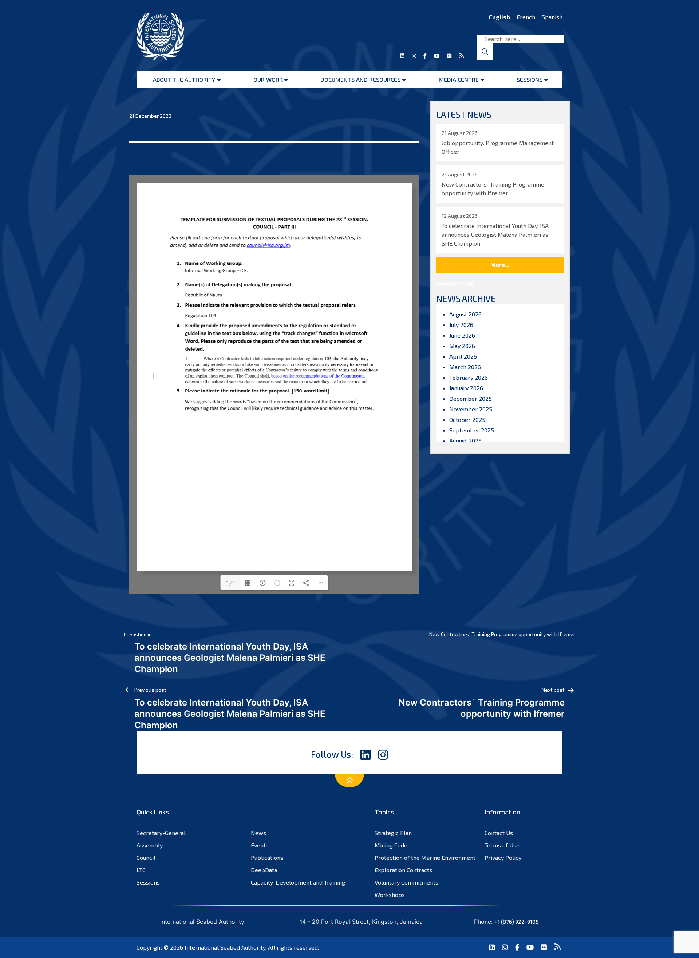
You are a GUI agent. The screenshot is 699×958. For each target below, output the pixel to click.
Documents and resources (360, 79)
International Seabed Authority (225, 947)
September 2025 (471, 430)
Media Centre (459, 79)
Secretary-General (161, 832)
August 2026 (465, 314)
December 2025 (470, 398)
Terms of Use (502, 845)
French (526, 16)
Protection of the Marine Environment (425, 857)
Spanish (552, 16)
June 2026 (462, 335)
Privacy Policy (503, 857)
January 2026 (466, 387)
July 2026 (461, 324)
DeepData (264, 869)
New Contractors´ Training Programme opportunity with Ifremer (502, 634)
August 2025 (465, 440)
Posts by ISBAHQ (455, 284)
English (499, 16)
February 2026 (468, 377)
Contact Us (499, 832)
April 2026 (463, 356)
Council (146, 857)
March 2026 (465, 366)
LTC (141, 869)
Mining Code (391, 845)
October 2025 (467, 419)
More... (499, 264)
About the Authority (184, 79)
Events (260, 845)
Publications (267, 857)
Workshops (390, 894)
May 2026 (462, 345)
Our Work (268, 79)
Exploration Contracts (403, 869)
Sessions (529, 79)
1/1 (230, 583)
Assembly (150, 845)
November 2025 (470, 409)
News (258, 832)
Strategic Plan (393, 832)
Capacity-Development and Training (298, 882)
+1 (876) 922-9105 (516, 921)
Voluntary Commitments (406, 882)
